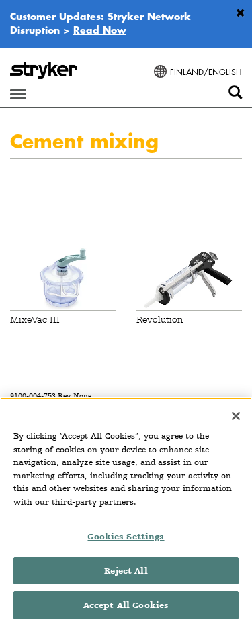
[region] (126, 511)
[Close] (236, 416)
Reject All (125, 571)
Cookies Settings (125, 536)
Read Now (99, 29)
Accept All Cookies (126, 605)
